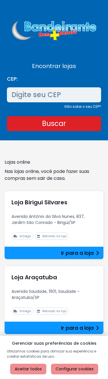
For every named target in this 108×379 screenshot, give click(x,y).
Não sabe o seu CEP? (83, 106)
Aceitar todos (28, 369)
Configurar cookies (75, 369)
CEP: (12, 78)
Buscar (54, 123)
